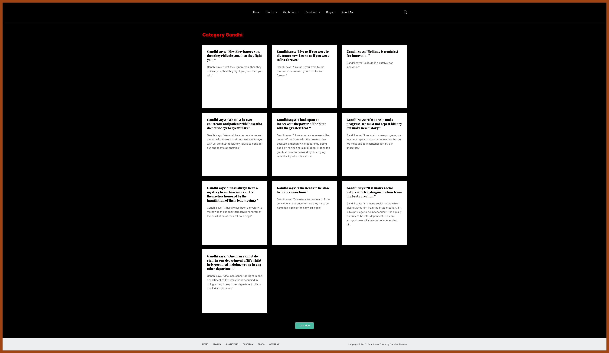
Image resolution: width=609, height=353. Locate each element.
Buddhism (311, 12)
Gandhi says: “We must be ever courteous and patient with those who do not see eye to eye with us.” (234, 123)
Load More (304, 325)
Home (256, 12)
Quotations (289, 12)
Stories (270, 12)
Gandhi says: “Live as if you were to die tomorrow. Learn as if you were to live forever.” (303, 55)
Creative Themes (398, 344)
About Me (348, 12)
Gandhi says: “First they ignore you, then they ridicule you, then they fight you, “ (234, 55)
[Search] (405, 12)
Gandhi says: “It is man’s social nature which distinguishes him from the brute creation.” (374, 192)
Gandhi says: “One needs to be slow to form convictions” (303, 190)
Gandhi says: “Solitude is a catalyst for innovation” (372, 53)
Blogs (329, 12)
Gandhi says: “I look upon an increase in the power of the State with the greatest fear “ (301, 123)
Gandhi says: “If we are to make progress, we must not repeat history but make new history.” (374, 123)
